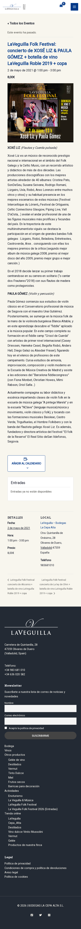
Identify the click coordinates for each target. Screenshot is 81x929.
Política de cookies (16, 876)
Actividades (12, 791)
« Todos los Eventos (21, 23)
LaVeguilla (14, 818)
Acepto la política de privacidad (26, 728)
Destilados (14, 764)
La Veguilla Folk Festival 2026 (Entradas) (33, 809)
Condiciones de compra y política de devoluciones (35, 868)
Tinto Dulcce (16, 773)
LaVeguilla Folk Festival (22, 804)
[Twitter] (40, 915)
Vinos (8, 750)
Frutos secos (16, 782)
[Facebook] (32, 915)
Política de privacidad (18, 863)
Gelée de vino (16, 760)
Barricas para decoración (23, 786)
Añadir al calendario (26, 463)
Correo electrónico (15, 715)
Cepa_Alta (14, 823)
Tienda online (13, 813)
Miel (10, 777)
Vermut (12, 768)
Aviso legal (11, 872)
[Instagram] (49, 915)
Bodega (9, 746)
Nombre (9, 703)
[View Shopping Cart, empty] (61, 5)
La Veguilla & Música (20, 800)
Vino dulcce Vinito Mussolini (25, 831)
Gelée (11, 840)
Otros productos (15, 754)
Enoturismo (15, 796)
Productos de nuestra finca (25, 845)
